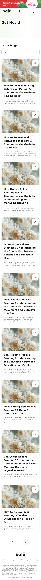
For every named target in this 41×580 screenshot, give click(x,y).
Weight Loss (14, 560)
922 (20, 542)
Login (27, 11)
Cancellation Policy (7, 563)
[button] (36, 11)
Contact (36, 563)
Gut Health (6, 560)
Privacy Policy (24, 560)
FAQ (31, 563)
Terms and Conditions (21, 563)
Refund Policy (34, 560)
